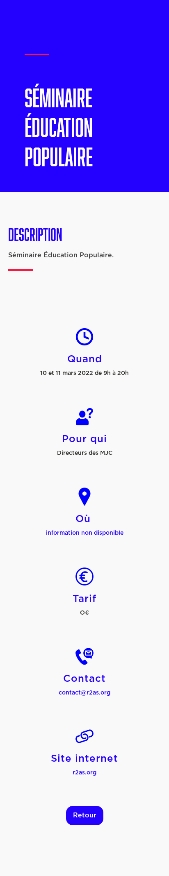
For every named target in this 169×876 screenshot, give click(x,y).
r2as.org (84, 773)
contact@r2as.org (84, 693)
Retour (84, 815)
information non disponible (84, 533)
